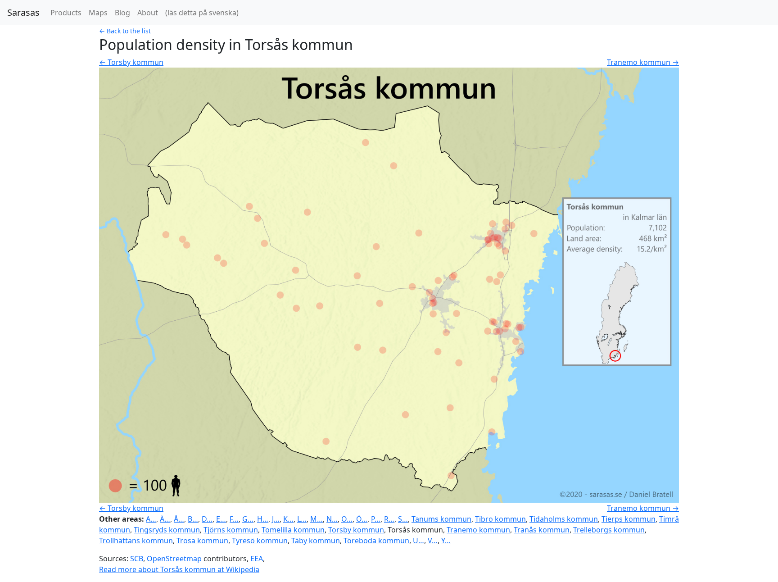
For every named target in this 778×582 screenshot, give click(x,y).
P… (375, 519)
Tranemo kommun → (643, 62)
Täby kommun (315, 541)
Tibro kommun (500, 519)
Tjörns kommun (231, 530)
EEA (256, 559)
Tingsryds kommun (167, 530)
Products (65, 13)
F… (234, 519)
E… (221, 519)
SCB (136, 559)
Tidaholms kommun (563, 519)
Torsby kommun (356, 530)
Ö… (361, 519)
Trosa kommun (202, 541)
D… (207, 519)
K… (288, 519)
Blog (122, 13)
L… (302, 519)
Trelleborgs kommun (609, 530)
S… (403, 519)
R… (389, 519)
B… (193, 519)
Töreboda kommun (376, 541)
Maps (98, 13)
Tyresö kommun (260, 541)
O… (347, 519)
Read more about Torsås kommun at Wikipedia (179, 569)
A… (151, 519)
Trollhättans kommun (136, 541)
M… (316, 519)
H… (262, 519)
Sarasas (23, 12)
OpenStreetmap (174, 559)
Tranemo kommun (478, 530)
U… (418, 541)
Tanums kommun (441, 519)
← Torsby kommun (131, 62)
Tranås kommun (542, 530)
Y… (446, 541)
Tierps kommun (629, 519)
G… (247, 519)
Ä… (165, 519)
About (147, 13)
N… (332, 519)
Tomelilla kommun (293, 530)
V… (433, 541)
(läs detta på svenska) (202, 13)
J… (276, 519)
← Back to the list (125, 31)
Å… (179, 519)
